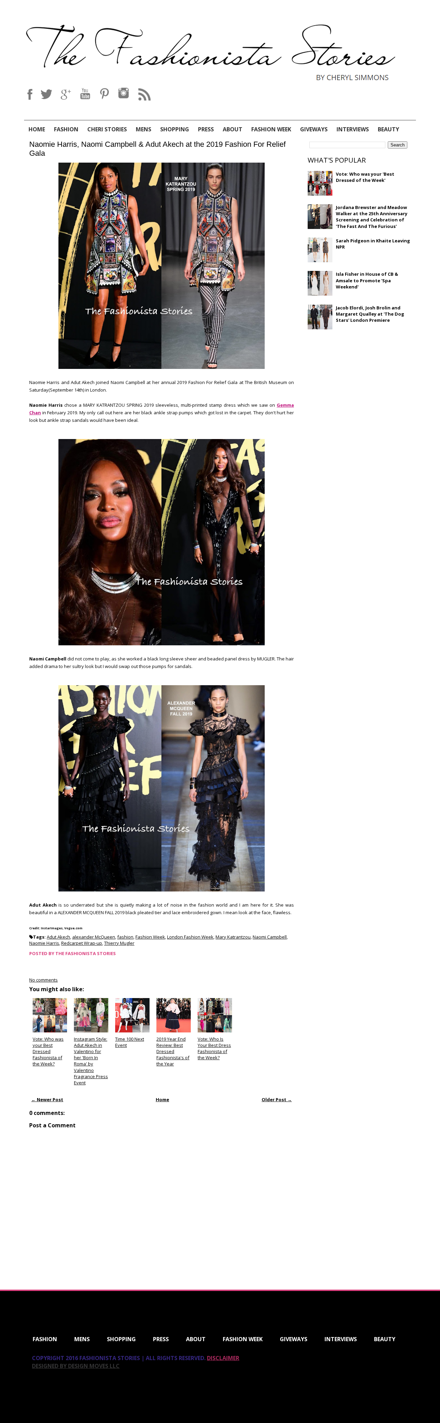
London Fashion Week (190, 937)
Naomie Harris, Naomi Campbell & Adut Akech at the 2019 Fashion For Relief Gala (157, 148)
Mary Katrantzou (233, 937)
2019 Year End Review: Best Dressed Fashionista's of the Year (172, 1051)
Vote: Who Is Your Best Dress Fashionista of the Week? (214, 1048)
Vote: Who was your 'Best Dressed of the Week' (365, 177)
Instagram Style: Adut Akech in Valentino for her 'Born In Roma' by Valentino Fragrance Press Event (91, 1061)
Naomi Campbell (270, 937)
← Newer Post (47, 1099)
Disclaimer (223, 1358)
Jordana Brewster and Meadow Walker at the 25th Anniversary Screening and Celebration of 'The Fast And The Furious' (371, 216)
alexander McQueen (93, 937)
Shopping (174, 129)
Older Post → (277, 1099)
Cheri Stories (107, 129)
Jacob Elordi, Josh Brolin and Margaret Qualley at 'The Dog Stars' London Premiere (370, 314)
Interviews (353, 129)
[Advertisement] (359, 384)
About (232, 129)
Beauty (388, 129)
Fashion (66, 129)
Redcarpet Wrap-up (81, 943)
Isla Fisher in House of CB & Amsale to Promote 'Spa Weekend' (367, 280)
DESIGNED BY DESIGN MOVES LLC (76, 1366)
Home (37, 129)
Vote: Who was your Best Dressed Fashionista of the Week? (48, 1051)
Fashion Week (271, 129)
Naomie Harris (44, 943)
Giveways (314, 129)
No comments (43, 980)
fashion (125, 937)
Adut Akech (58, 937)
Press (206, 129)
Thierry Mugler (119, 943)
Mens (143, 129)
